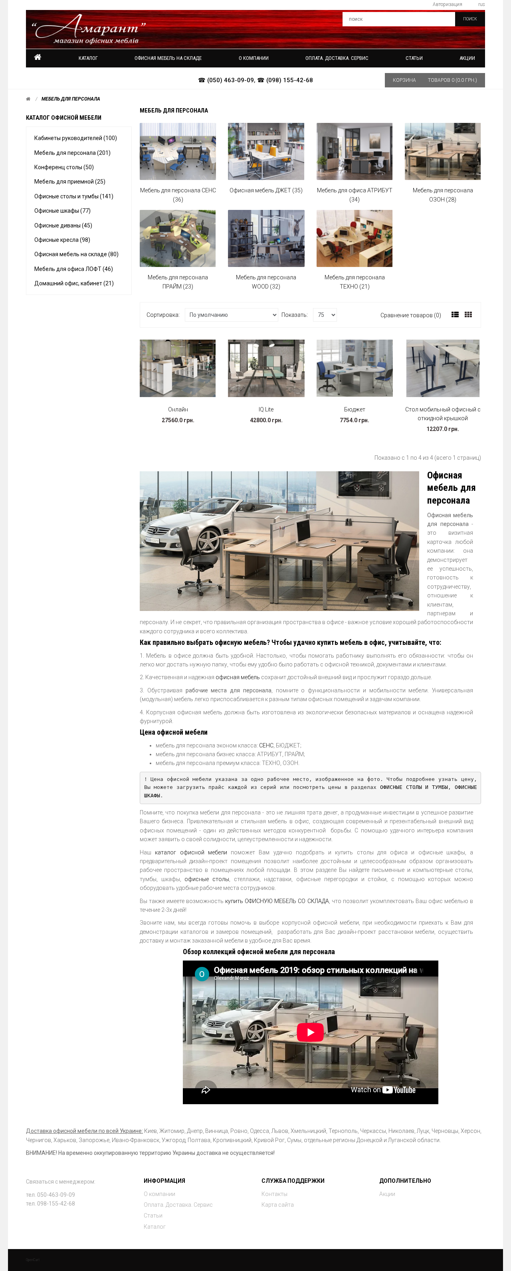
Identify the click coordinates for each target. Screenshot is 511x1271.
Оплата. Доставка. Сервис (178, 1205)
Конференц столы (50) (64, 167)
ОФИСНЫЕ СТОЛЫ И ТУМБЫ (414, 787)
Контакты (274, 1194)
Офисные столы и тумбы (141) (73, 196)
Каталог (88, 58)
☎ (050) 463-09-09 (226, 80)
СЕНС (266, 745)
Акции (467, 58)
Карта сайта (277, 1205)
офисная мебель (238, 677)
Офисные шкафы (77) (62, 211)
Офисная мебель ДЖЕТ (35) (266, 190)
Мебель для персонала (71, 99)
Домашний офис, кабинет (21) (74, 283)
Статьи (153, 1215)
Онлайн (178, 409)
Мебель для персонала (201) (72, 153)
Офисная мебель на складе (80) (76, 254)
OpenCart (33, 1260)
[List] (455, 315)
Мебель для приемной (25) (69, 181)
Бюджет (354, 409)
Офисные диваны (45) (63, 225)
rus (481, 4)
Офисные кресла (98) (62, 240)
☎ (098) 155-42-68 (285, 80)
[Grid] (468, 315)
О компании (159, 1194)
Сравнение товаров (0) (410, 315)
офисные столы (206, 879)
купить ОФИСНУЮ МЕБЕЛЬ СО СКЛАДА (277, 901)
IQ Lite (266, 409)
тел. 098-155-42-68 (50, 1203)
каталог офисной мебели (191, 852)
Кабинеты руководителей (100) (75, 138)
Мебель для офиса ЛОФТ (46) (73, 269)
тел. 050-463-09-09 (50, 1195)
